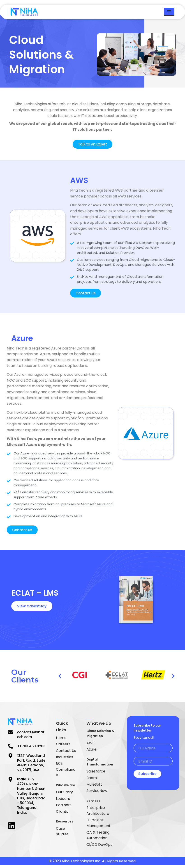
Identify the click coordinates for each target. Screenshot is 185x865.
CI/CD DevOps (99, 844)
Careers (63, 744)
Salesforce (95, 771)
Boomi (91, 777)
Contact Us (66, 750)
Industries (64, 757)
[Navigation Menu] (169, 12)
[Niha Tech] (24, 12)
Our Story (64, 792)
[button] (60, 676)
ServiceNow (96, 790)
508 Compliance (65, 769)
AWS (90, 743)
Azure (91, 749)
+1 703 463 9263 (31, 746)
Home (61, 737)
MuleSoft (94, 784)
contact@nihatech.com (30, 734)
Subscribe (147, 773)
